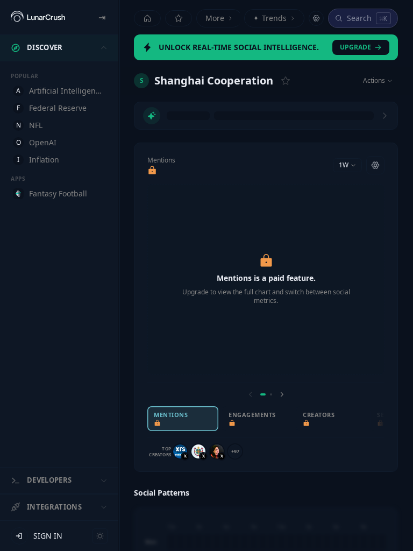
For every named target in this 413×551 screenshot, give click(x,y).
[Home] (147, 18)
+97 (235, 451)
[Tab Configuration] (316, 18)
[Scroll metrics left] (250, 394)
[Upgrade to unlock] (152, 170)
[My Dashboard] (178, 18)
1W (343, 164)
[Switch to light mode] (100, 535)
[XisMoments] (180, 451)
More (214, 18)
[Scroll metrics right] (281, 394)
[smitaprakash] (217, 451)
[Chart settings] (375, 165)
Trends (270, 18)
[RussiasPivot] (198, 451)
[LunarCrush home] (38, 17)
